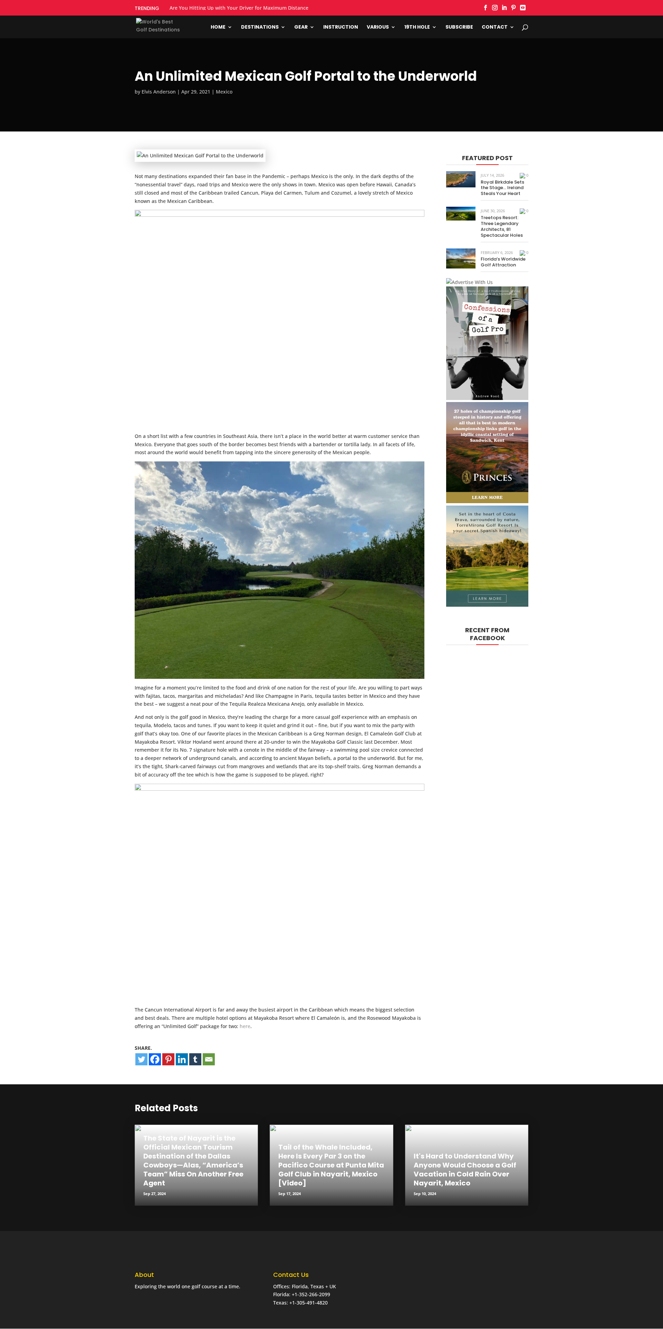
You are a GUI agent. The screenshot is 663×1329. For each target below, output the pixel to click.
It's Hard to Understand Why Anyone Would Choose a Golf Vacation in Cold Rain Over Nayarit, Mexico (465, 1169)
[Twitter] (141, 1059)
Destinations (260, 27)
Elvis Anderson (159, 91)
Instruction (340, 27)
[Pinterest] (168, 1059)
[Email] (209, 1059)
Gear (301, 27)
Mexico (224, 91)
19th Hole (417, 27)
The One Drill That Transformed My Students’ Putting (233, 8)
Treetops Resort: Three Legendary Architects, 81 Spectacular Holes (502, 226)
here (245, 1026)
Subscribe (459, 27)
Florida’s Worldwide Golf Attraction (503, 262)
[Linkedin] (182, 1059)
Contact (495, 27)
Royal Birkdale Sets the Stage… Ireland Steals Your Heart (502, 188)
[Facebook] (155, 1059)
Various (378, 27)
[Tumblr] (195, 1059)
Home (218, 27)
